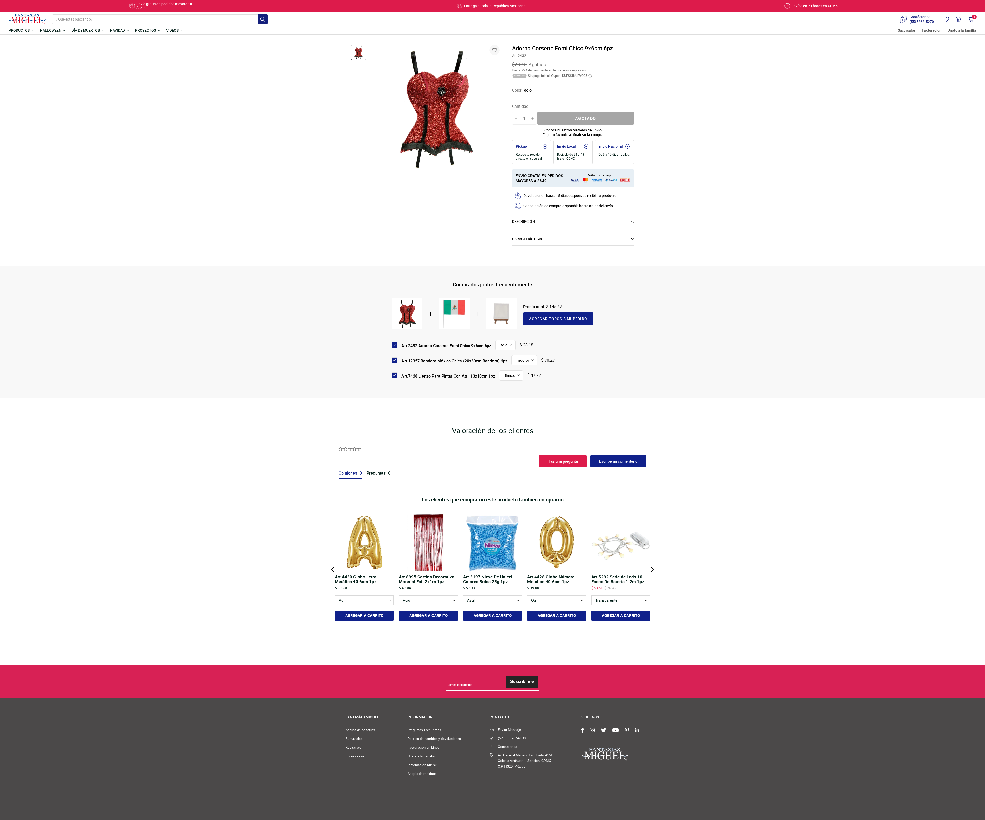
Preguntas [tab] (376, 473)
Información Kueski (423, 765)
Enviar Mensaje (509, 729)
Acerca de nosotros (360, 730)
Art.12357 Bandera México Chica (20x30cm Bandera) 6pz (454, 361)
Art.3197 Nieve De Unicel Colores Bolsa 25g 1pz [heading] (488, 579)
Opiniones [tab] (348, 473)
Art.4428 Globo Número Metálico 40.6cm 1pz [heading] (551, 579)
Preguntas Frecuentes (424, 730)
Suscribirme (522, 681)
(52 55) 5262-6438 (512, 738)
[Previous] (333, 569)
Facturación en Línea (423, 747)
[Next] (652, 569)
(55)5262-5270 (922, 22)
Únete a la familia (962, 30)
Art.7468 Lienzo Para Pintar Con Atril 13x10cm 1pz (448, 376)
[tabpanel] (436, 109)
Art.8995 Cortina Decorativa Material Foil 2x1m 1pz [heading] (426, 579)
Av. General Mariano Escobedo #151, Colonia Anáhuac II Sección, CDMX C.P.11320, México (526, 761)
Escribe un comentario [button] (618, 461)
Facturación (931, 30)
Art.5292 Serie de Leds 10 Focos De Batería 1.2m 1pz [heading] (617, 579)
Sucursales (907, 30)
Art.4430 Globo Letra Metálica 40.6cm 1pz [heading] (356, 579)
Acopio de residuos (422, 773)
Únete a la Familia (421, 756)
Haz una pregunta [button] (563, 461)
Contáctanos (507, 746)
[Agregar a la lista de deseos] (494, 50)
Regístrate (353, 747)
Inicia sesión (355, 756)
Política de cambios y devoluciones (434, 738)
